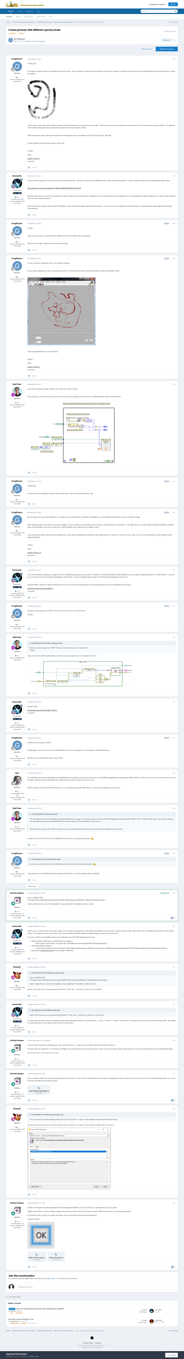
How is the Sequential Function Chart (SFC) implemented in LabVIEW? (40, 1309)
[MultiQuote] (28, 167)
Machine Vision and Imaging (35, 41)
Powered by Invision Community (92, 1347)
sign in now (55, 1278)
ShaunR (16, 967)
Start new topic (147, 49)
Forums (9, 17)
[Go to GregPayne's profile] (10, 40)
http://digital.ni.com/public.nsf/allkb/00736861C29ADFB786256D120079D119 (54, 188)
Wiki (38, 11)
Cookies (98, 1343)
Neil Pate (17, 384)
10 (18, 77)
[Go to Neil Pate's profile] (17, 391)
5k (18, 985)
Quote (34, 167)
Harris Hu (13, 1311)
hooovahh (17, 176)
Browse (10, 11)
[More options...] (174, 59)
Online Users (41, 17)
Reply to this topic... (27, 1287)
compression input (46, 950)
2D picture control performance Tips (20, 1319)
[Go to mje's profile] (17, 780)
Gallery (18, 17)
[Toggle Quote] (31, 643)
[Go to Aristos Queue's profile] (17, 900)
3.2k (18, 911)
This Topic (167, 11)
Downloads (29, 11)
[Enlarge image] (92, 838)
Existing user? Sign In (157, 4)
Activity (19, 11)
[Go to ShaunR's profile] (17, 974)
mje (17, 773)
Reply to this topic (166, 49)
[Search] (175, 11)
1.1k (18, 791)
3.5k (18, 197)
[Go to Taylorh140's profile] (152, 1321)
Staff (50, 17)
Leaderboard (28, 17)
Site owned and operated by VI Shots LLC (92, 1345)
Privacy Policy (88, 1343)
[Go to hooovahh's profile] (17, 183)
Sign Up (173, 4)
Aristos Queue (17, 893)
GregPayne (20, 39)
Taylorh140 (13, 1321)
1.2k (18, 403)
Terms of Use (34, 1356)
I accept (172, 1355)
